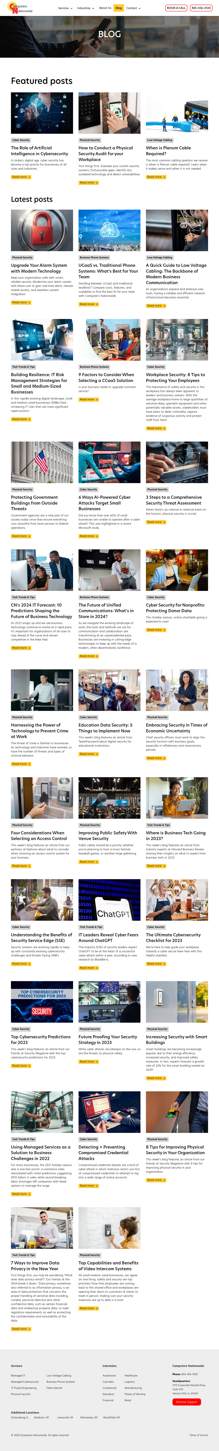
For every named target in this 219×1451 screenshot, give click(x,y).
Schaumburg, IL (20, 1417)
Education (108, 1394)
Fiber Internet (54, 1388)
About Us (105, 8)
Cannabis (108, 1382)
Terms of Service (199, 1435)
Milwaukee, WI (89, 1417)
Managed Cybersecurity (25, 1382)
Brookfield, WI (111, 1417)
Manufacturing (133, 1388)
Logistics (130, 1382)
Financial (108, 1400)
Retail (128, 1400)
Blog (119, 8)
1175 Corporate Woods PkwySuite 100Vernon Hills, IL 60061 (189, 1387)
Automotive (109, 1376)
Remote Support (186, 1402)
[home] (20, 8)
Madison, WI (41, 1417)
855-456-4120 (201, 8)
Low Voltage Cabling (59, 1376)
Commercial (109, 1388)
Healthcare (131, 1376)
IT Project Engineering (24, 1388)
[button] (65, 8)
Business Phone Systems (61, 1382)
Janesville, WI (65, 1417)
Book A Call (176, 8)
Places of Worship (135, 1394)
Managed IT (18, 1376)
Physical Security (20, 1394)
